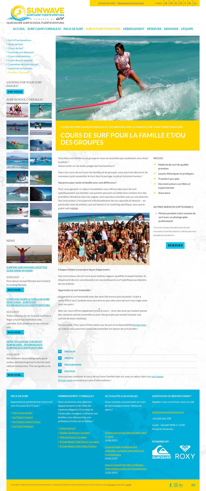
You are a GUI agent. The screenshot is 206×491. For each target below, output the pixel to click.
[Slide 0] (113, 116)
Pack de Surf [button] (73, 29)
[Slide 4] (136, 116)
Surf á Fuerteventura (19, 40)
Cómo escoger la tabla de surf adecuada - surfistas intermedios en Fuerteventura (28, 302)
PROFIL (69, 358)
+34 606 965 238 (106, 3)
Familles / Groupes (18, 72)
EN (171, 3)
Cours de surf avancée (20, 60)
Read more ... (15, 289)
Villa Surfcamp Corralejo (73, 437)
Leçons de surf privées (20, 68)
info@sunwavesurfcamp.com (131, 3)
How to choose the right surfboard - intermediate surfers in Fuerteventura (24, 344)
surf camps (157, 376)
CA (194, 3)
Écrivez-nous (65, 380)
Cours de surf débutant (21, 52)
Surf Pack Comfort (23, 417)
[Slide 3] (130, 116)
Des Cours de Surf (22, 412)
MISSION (70, 351)
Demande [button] (171, 29)
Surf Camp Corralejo (44, 29)
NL (189, 3)
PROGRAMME (73, 364)
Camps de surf (67, 428)
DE (166, 3)
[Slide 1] (119, 116)
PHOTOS (70, 371)
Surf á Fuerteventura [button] (103, 29)
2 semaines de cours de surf (23, 64)
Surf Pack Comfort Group (27, 421)
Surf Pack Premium (23, 426)
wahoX (128, 485)
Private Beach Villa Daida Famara (78, 446)
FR (181, 3)
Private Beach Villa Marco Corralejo (79, 441)
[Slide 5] (142, 116)
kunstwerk (111, 485)
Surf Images (15, 91)
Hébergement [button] (134, 29)
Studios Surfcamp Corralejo (75, 432)
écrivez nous (139, 324)
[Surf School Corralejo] (17, 109)
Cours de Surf (15, 48)
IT (185, 3)
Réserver (154, 29)
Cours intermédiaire (19, 56)
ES (176, 3)
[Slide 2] (124, 116)
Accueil (19, 29)
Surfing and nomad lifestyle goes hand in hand (26, 269)
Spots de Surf (15, 44)
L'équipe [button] (187, 29)
